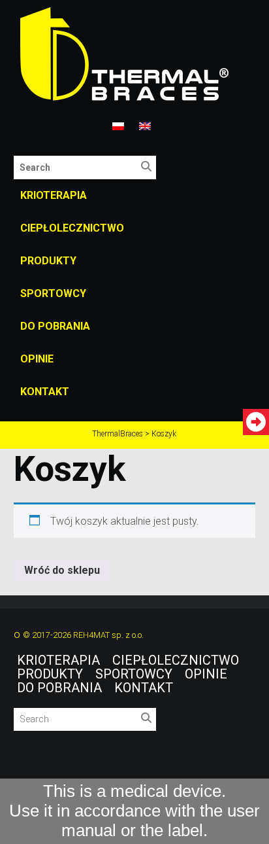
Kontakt (44, 391)
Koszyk (70, 469)
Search (149, 169)
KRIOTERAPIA (53, 195)
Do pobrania (55, 326)
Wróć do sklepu (62, 570)
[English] (144, 126)
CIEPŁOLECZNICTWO (72, 228)
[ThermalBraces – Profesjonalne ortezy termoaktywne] (135, 55)
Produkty (48, 261)
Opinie (37, 359)
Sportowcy (53, 293)
